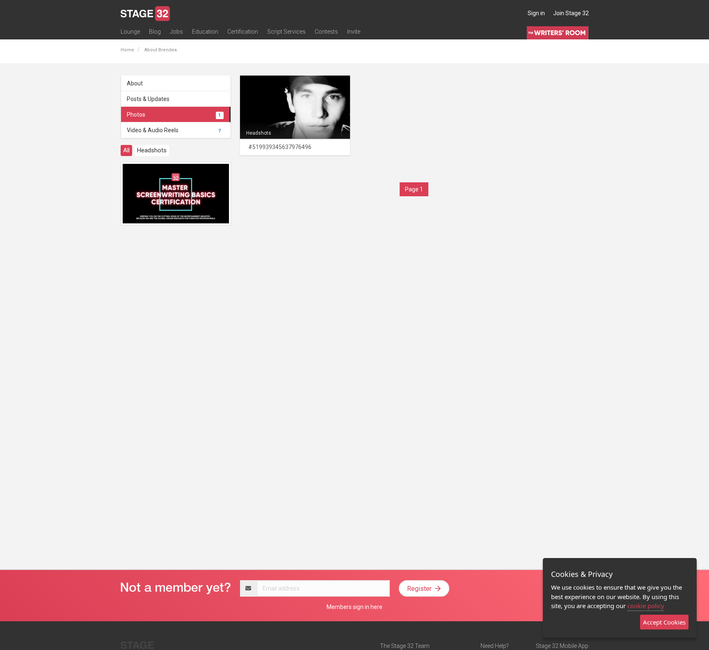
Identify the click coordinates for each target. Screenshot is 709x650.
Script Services (286, 31)
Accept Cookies (664, 622)
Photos (174, 114)
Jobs (176, 31)
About (135, 83)
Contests (326, 31)
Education (205, 31)
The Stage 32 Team (405, 646)
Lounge (130, 31)
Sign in (536, 13)
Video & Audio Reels (174, 130)
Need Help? (494, 646)
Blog (155, 31)
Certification (242, 31)
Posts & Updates (148, 99)
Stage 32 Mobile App (562, 646)
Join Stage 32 (571, 13)
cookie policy (645, 606)
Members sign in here (354, 607)
